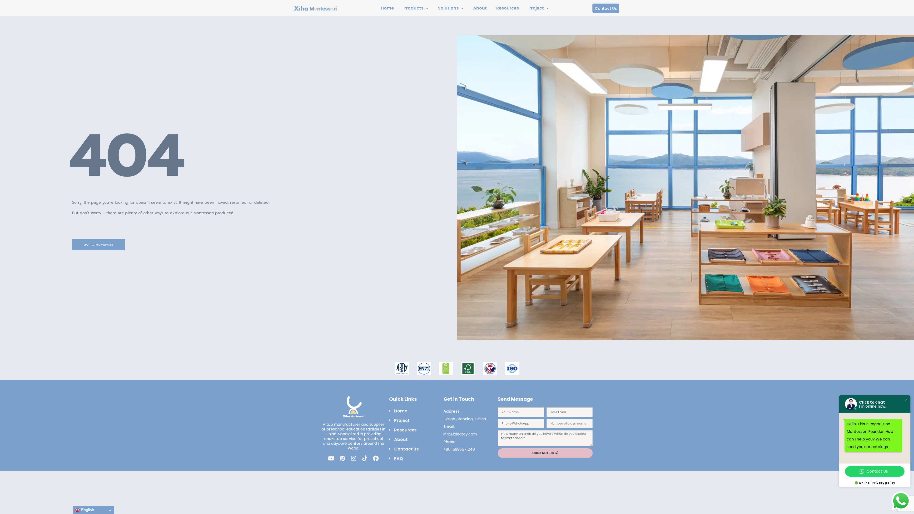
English (87, 510)
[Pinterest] (342, 458)
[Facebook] (376, 458)
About (480, 8)
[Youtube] (331, 458)
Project (536, 8)
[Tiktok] (365, 458)
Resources (507, 8)
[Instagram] (353, 458)
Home (387, 8)
